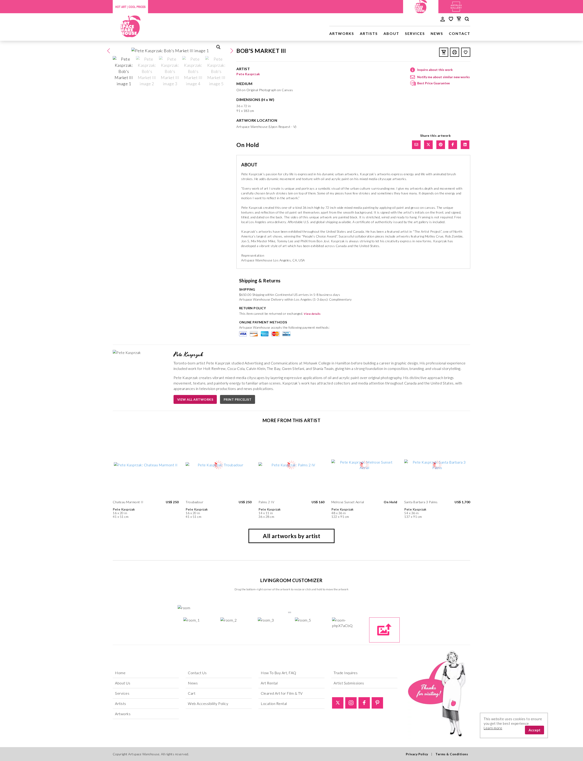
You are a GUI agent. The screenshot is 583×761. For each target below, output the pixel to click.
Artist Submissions (349, 683)
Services (415, 33)
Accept (534, 730)
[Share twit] (428, 144)
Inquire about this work (435, 70)
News (437, 33)
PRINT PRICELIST (238, 399)
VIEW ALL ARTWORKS (195, 399)
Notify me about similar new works (443, 77)
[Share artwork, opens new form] (416, 144)
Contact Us (197, 673)
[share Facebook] (452, 144)
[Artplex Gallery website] (456, 6)
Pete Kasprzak (248, 74)
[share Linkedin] (465, 144)
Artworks (341, 33)
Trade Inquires (346, 673)
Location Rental (274, 703)
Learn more (493, 728)
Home (120, 673)
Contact (459, 33)
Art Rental (269, 683)
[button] (232, 51)
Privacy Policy (417, 754)
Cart (191, 693)
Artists (369, 33)
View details (312, 313)
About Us (122, 683)
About (391, 33)
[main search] (466, 19)
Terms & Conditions (451, 754)
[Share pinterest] (440, 144)
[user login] (442, 18)
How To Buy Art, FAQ (278, 673)
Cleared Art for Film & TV (282, 693)
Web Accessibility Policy (208, 703)
